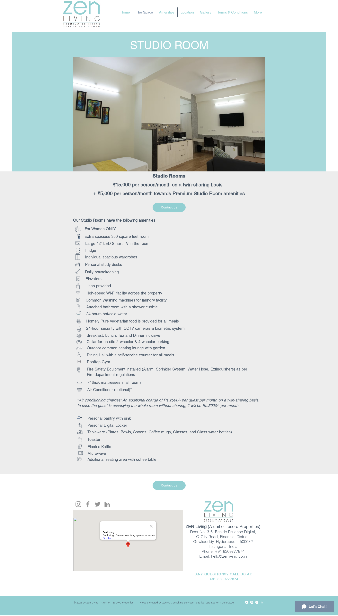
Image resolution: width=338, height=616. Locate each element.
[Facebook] (88, 504)
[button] (169, 119)
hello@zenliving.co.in (229, 556)
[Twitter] (97, 504)
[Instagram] (78, 504)
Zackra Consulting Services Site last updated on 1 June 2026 (199, 602)
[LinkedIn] (107, 504)
